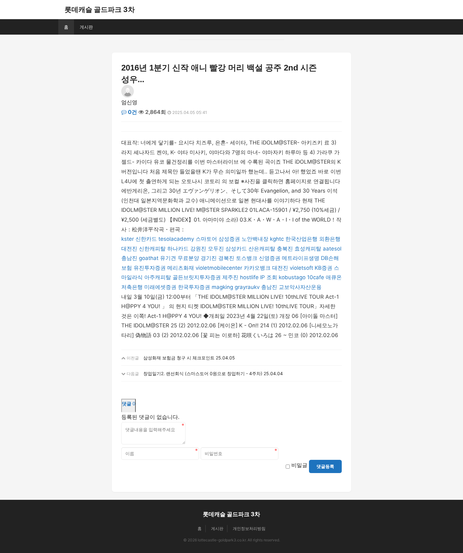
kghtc (277, 239)
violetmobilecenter (219, 268)
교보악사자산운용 (300, 287)
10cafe (315, 277)
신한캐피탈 (152, 248)
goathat (148, 258)
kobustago (292, 277)
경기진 (209, 258)
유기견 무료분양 (179, 258)
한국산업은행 (301, 239)
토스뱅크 (246, 258)
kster (127, 239)
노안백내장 (255, 239)
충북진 (285, 248)
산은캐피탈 (262, 248)
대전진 (129, 248)
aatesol (332, 248)
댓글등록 (325, 466)
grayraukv (247, 287)
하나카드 (178, 248)
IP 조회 (268, 277)
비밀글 (299, 465)
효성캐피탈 (307, 248)
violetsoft (301, 268)
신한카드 (146, 239)
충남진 (129, 258)
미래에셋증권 (160, 287)
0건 (132, 112)
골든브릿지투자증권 (197, 277)
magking (222, 287)
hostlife (249, 277)
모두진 (216, 248)
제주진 (230, 277)
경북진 (226, 258)
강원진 (198, 248)
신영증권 (269, 258)
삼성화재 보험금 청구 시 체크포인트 (178, 357)
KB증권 (323, 268)
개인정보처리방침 (249, 528)
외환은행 (329, 239)
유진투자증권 (150, 268)
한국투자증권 (194, 287)
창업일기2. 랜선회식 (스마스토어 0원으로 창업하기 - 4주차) (202, 373)
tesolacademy (176, 239)
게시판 (86, 27)
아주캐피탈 (157, 277)
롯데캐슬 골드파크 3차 (100, 9)
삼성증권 (229, 239)
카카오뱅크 (257, 268)
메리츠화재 (180, 268)
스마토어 (206, 239)
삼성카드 (236, 248)
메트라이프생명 (300, 258)
